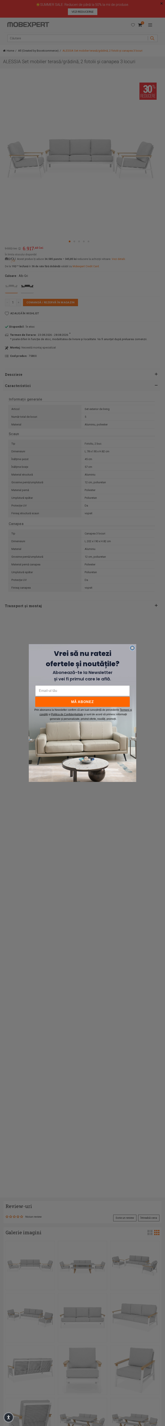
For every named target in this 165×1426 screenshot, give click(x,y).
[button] (8, 1417)
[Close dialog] (132, 648)
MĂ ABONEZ (82, 702)
